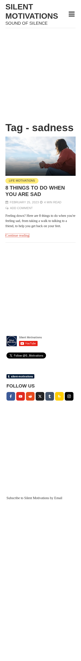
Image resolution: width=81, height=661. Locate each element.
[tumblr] (49, 396)
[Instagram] (69, 396)
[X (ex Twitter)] (40, 396)
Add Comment (21, 208)
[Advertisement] (40, 72)
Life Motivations (22, 180)
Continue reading (17, 235)
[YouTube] (20, 396)
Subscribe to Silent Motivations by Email (34, 498)
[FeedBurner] (59, 396)
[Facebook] (10, 396)
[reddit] (30, 396)
